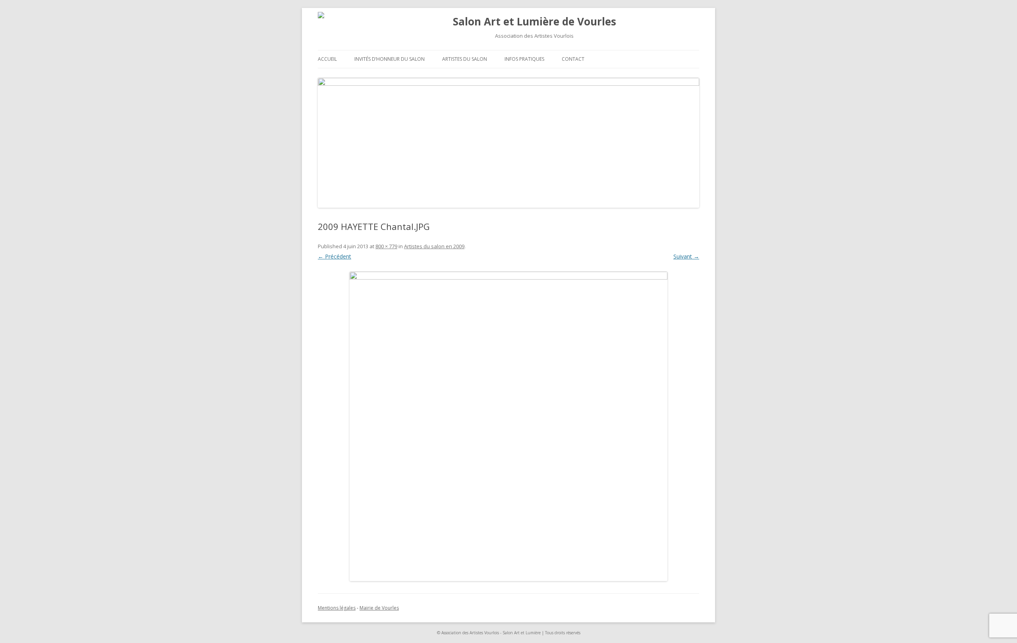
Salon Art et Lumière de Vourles (534, 21)
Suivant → (686, 256)
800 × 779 (386, 246)
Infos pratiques (524, 59)
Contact (573, 59)
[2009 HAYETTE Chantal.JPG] (508, 426)
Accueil (327, 59)
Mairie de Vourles (379, 607)
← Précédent (334, 256)
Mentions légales (337, 607)
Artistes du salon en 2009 (434, 246)
